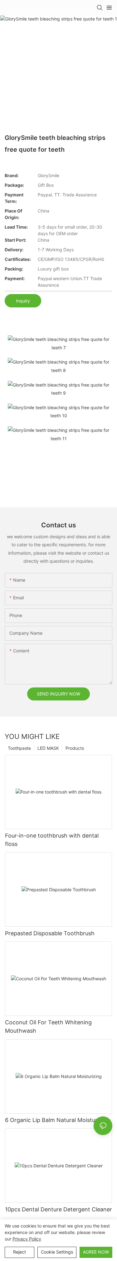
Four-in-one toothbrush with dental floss (52, 839)
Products (75, 748)
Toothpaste (19, 748)
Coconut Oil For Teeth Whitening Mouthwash (48, 1026)
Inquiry (23, 300)
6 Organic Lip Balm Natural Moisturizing (57, 1120)
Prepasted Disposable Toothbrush (50, 933)
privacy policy (26, 1238)
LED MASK (48, 748)
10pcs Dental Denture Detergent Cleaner (58, 1209)
